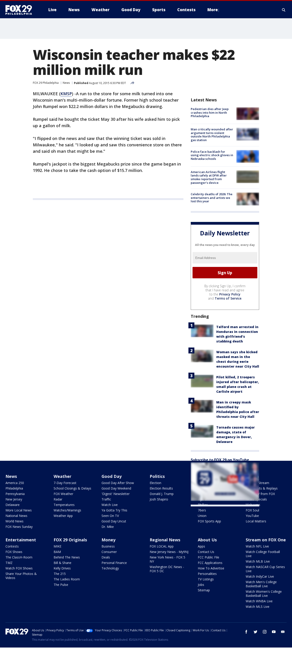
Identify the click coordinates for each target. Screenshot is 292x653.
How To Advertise (211, 568)
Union (202, 515)
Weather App (63, 515)
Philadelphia (14, 488)
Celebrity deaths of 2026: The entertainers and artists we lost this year (211, 197)
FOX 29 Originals (70, 539)
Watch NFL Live (257, 546)
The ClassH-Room (18, 557)
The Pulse (61, 584)
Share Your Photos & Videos (21, 575)
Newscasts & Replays (262, 488)
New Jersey (13, 499)
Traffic (106, 499)
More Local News (18, 510)
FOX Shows (13, 552)
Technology (110, 568)
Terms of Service (228, 298)
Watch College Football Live (263, 554)
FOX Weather (63, 494)
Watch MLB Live (258, 561)
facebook (246, 631)
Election (155, 483)
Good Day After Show (118, 483)
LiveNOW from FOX (260, 494)
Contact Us (206, 552)
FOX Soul (252, 510)
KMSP (66, 93)
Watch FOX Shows (19, 568)
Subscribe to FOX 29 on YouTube (220, 459)
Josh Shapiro (159, 499)
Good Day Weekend (116, 488)
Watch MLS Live (257, 606)
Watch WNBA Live (259, 601)
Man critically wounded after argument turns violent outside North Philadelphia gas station (212, 134)
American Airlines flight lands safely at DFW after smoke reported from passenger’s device (209, 177)
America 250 (14, 483)
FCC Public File (208, 557)
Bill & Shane (62, 563)
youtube (273, 631)
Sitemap (204, 590)
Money (108, 539)
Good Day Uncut (114, 521)
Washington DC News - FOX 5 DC (167, 569)
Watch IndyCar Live (260, 576)
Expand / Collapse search (284, 9)
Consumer (109, 552)
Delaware (12, 505)
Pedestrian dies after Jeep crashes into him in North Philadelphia (210, 112)
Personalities (207, 573)
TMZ (9, 563)
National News (16, 515)
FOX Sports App (209, 521)
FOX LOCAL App (162, 546)
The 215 (60, 573)
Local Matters (256, 521)
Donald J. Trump (162, 494)
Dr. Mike (108, 526)
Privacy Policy (229, 294)
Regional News (165, 539)
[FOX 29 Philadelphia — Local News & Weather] (20, 9)
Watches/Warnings (67, 510)
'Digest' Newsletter (116, 494)
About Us (207, 539)
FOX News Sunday (19, 526)
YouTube (252, 515)
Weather (62, 476)
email (283, 631)
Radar (58, 499)
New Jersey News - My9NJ (169, 552)
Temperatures (64, 505)
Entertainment (20, 539)
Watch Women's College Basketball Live (264, 593)
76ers (202, 510)
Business (108, 546)
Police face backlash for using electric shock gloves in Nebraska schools (212, 155)
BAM (57, 552)
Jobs (201, 584)
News (66, 83)
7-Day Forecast (65, 483)
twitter (255, 631)
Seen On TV (110, 515)
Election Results (161, 488)
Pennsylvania (15, 494)
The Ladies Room (67, 579)
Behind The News (67, 557)
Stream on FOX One (266, 539)
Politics (157, 476)
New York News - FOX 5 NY (167, 559)
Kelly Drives (62, 568)
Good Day (112, 476)
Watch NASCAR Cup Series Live (265, 569)
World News (14, 521)
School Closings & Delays (72, 488)
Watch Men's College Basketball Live (261, 584)
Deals (106, 557)
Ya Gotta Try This (114, 510)
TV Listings (206, 579)
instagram (264, 631)
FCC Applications (210, 563)
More (212, 9)
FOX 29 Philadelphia (46, 83)
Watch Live (110, 505)
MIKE (57, 546)
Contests (12, 546)
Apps (201, 546)
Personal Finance (114, 563)
